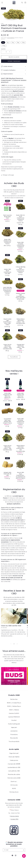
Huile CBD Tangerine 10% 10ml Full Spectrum (7, 395)
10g (13, 42)
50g (23, 42)
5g (7, 42)
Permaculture (14, 792)
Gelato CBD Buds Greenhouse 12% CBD (7, 271)
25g (18, 42)
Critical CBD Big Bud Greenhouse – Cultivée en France (20, 269)
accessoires (14, 731)
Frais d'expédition (10, 37)
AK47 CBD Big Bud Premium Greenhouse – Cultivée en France (7, 290)
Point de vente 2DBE (14, 778)
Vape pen (14, 727)
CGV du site (14, 785)
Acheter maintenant (14, 61)
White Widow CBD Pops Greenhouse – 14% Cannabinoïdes (20, 448)
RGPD (14, 788)
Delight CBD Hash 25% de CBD (7, 474)
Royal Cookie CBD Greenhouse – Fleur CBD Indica (7, 321)
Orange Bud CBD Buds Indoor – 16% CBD (20, 346)
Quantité (3, 48)
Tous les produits (14, 741)
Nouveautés (14, 738)
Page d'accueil (13, 753)
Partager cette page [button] (8, 175)
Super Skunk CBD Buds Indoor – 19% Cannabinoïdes (7, 346)
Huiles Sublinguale (14, 724)
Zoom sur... (14, 781)
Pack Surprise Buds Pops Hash (7, 216)
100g (3, 45)
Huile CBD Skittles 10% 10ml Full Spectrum (20, 395)
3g (3, 42)
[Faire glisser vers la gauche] (10, 643)
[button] (2, 2)
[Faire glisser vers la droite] (17, 643)
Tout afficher (14, 357)
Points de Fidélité (14, 757)
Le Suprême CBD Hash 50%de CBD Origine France (7, 421)
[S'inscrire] (23, 850)
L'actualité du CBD (14, 771)
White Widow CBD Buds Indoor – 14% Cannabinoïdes (20, 321)
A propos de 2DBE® (14, 764)
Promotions (14, 734)
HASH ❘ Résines (14, 710)
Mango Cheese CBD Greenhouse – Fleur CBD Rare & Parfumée (20, 296)
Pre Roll (14, 720)
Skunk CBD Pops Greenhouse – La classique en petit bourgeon (20, 475)
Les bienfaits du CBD (14, 767)
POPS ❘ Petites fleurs (14, 706)
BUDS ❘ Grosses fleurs (14, 702)
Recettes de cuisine (14, 774)
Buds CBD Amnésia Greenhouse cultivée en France (20, 245)
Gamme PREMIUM (14, 717)
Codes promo (14, 760)
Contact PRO (14, 819)
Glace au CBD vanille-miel (11, 626)
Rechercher (14, 699)
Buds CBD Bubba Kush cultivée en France (7, 241)
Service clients (14, 816)
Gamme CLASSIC (14, 713)
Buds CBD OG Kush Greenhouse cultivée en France (20, 217)
